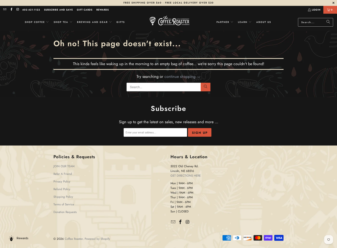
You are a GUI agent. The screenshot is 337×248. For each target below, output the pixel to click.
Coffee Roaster (74, 239)
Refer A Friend (62, 174)
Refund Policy (61, 189)
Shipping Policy (63, 197)
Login (316, 10)
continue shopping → (182, 76)
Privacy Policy (61, 181)
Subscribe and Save (58, 10)
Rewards (102, 10)
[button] (37, 22)
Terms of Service (63, 204)
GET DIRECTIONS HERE (185, 175)
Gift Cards (84, 10)
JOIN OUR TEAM (63, 166)
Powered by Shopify (97, 239)
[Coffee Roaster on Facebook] (11, 10)
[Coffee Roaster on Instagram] (17, 10)
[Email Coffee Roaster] (4, 10)
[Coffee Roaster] (170, 22)
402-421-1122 (31, 10)
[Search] (328, 22)
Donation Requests (65, 212)
